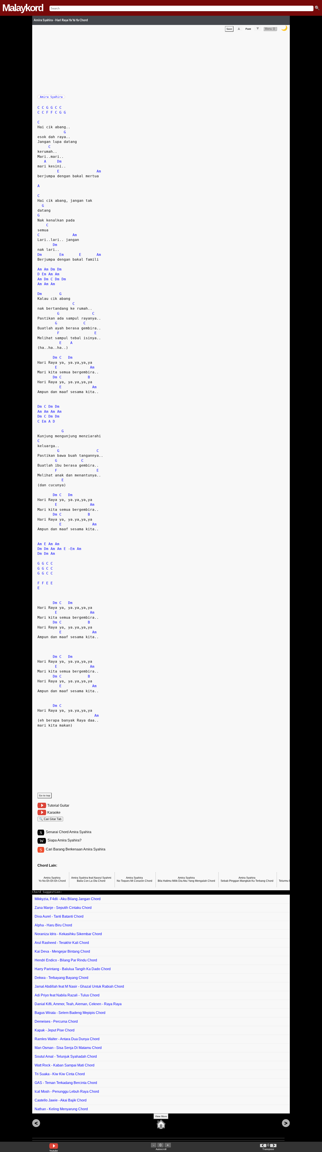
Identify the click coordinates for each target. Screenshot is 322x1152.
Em (61, 255)
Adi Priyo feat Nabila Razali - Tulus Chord (67, 995)
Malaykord (22, 7)
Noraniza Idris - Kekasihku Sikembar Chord (68, 934)
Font (248, 29)
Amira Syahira (51, 96)
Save (229, 29)
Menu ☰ (270, 28)
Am (99, 171)
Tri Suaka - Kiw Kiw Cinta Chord (60, 1074)
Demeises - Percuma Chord (56, 1021)
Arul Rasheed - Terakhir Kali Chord (62, 943)
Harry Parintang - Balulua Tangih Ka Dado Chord (73, 969)
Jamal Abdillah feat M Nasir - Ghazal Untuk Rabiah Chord (79, 986)
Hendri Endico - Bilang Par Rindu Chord (66, 960)
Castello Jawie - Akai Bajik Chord (61, 1100)
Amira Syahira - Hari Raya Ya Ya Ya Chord (61, 20)
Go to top (44, 795)
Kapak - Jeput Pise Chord (54, 1030)
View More (161, 1116)
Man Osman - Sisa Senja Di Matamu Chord (68, 1048)
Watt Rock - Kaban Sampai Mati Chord (64, 1065)
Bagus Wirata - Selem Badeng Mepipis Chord (70, 1013)
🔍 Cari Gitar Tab (50, 819)
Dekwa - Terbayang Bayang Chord (61, 978)
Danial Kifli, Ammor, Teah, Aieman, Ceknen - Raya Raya (78, 1004)
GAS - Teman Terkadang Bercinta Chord (66, 1083)
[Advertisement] (163, 62)
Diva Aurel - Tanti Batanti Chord (59, 916)
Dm (59, 161)
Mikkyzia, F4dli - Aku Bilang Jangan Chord (68, 899)
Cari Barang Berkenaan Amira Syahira (75, 849)
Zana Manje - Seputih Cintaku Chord (63, 908)
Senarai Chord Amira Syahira (68, 832)
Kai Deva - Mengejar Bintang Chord (62, 951)
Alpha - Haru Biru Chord (53, 925)
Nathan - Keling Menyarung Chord (61, 1109)
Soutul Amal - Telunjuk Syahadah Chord (66, 1056)
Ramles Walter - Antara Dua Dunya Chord (67, 1039)
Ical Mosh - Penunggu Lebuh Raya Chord (67, 1091)
